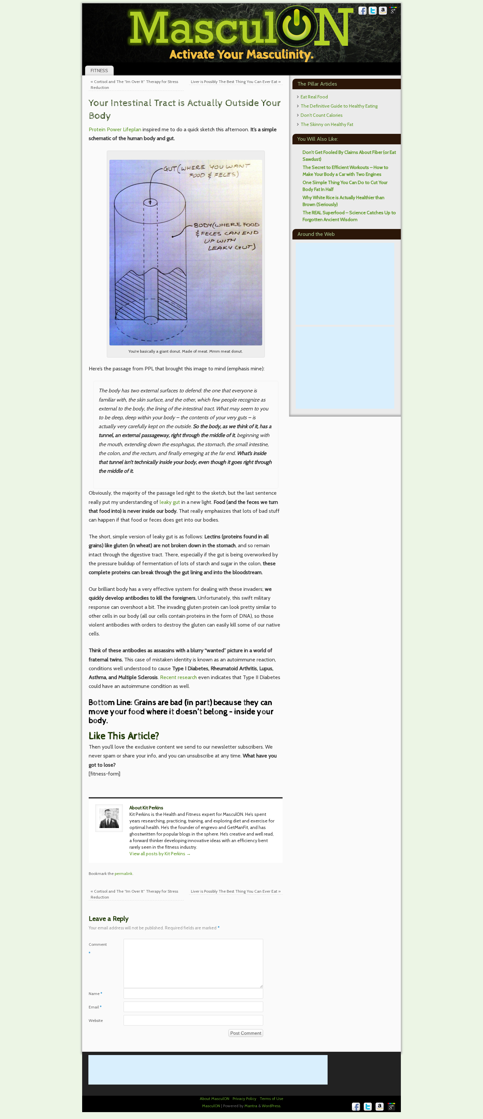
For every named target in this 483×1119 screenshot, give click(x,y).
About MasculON (214, 1098)
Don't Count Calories (322, 115)
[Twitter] (373, 12)
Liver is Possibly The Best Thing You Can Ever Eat (236, 81)
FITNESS (99, 70)
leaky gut (170, 502)
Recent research (178, 677)
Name (95, 993)
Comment (97, 949)
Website (96, 1020)
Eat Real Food (314, 97)
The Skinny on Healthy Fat (327, 124)
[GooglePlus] (393, 12)
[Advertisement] (345, 284)
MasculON (211, 1105)
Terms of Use (271, 1098)
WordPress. (271, 1105)
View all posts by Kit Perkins (160, 854)
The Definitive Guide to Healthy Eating (339, 106)
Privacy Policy (244, 1098)
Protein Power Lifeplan (115, 129)
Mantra (250, 1105)
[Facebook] (362, 12)
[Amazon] (383, 12)
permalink (123, 873)
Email (95, 1007)
